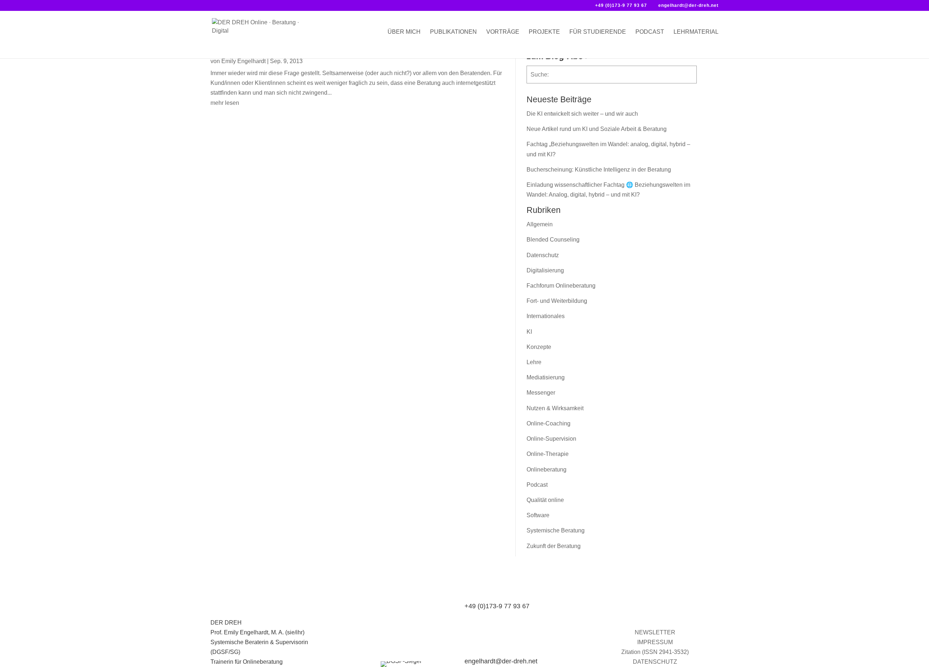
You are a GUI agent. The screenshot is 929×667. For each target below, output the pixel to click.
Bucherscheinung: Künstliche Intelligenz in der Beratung (599, 169)
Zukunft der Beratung (554, 546)
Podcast (649, 32)
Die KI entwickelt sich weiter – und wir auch (582, 114)
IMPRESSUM (655, 642)
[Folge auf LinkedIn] (640, 616)
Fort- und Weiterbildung (557, 301)
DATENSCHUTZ (655, 662)
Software (538, 515)
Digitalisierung (545, 270)
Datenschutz (543, 255)
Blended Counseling (553, 239)
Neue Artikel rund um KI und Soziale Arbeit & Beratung (597, 129)
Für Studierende (597, 32)
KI (529, 332)
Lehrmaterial (696, 32)
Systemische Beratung (556, 530)
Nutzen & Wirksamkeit (555, 408)
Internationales (546, 316)
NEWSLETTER (655, 632)
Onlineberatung (546, 469)
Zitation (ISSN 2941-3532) (655, 652)
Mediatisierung (546, 377)
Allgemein (540, 224)
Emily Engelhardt (243, 61)
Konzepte (539, 347)
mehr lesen (224, 103)
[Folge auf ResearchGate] (669, 616)
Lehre (534, 362)
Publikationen (453, 32)
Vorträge (502, 32)
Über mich (404, 32)
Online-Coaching (548, 423)
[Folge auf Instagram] (655, 616)
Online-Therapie (548, 454)
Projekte (544, 32)
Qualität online (545, 500)
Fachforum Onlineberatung (561, 286)
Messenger (541, 393)
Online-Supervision (551, 439)
